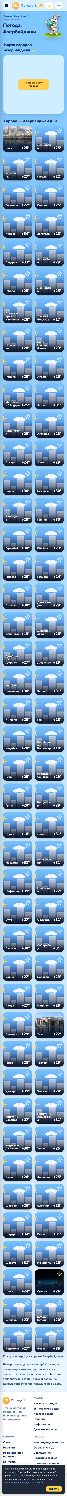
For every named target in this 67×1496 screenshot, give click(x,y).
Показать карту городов (33, 84)
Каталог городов (45, 1403)
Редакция (9, 1448)
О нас (7, 1442)
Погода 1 (25, 5)
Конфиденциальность (49, 1442)
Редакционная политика (13, 1454)
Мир (16, 16)
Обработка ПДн (44, 1448)
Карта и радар (43, 1414)
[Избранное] (41, 5)
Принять (54, 1489)
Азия (23, 16)
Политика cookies (45, 1458)
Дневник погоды (45, 1429)
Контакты (9, 1462)
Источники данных (46, 1463)
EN (59, 5)
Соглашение (42, 1453)
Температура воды (46, 1409)
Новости (39, 1419)
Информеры (42, 1424)
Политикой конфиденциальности (24, 1482)
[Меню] (6, 5)
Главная (7, 16)
